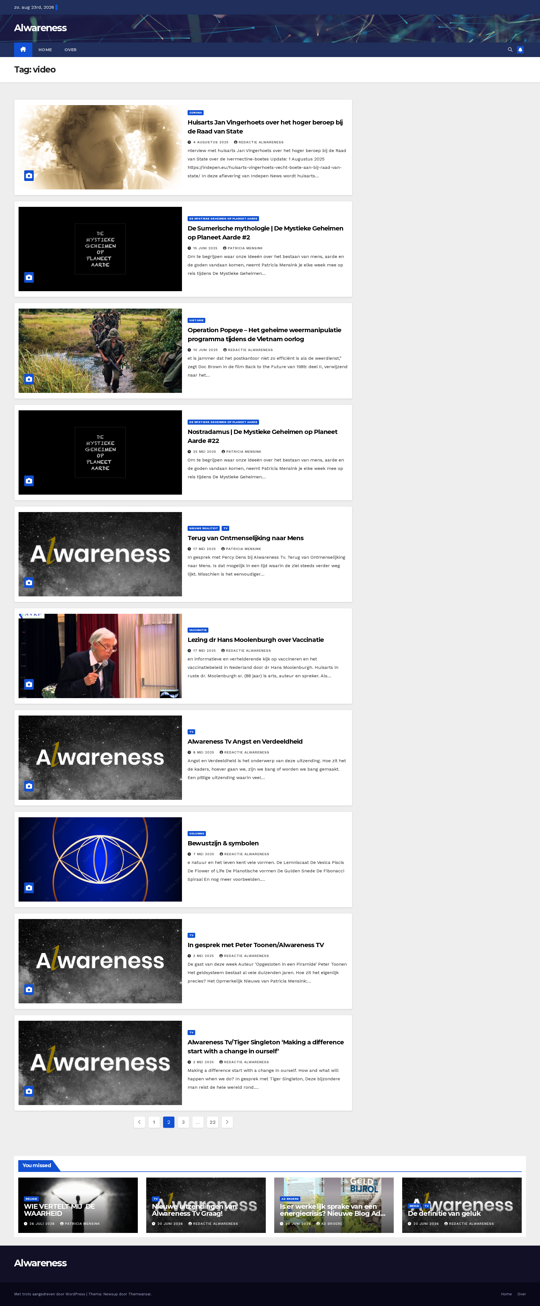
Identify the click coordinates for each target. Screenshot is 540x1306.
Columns (196, 833)
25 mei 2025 (205, 452)
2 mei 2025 (204, 1062)
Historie (196, 320)
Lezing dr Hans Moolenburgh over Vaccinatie (256, 640)
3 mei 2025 (204, 956)
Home (45, 49)
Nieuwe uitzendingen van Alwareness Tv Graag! (194, 1209)
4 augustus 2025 (211, 142)
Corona (195, 112)
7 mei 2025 (204, 854)
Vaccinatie (198, 630)
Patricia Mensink (245, 248)
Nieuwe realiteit (203, 528)
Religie (31, 1198)
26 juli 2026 (43, 1224)
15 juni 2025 (206, 248)
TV (225, 528)
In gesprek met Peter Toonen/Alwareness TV (256, 945)
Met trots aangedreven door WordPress (50, 1294)
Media (414, 1205)
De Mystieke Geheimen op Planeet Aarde (223, 218)
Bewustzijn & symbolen (223, 843)
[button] (510, 49)
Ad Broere (290, 1198)
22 (212, 1122)
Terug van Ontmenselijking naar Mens (246, 538)
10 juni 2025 (206, 350)
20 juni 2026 (171, 1224)
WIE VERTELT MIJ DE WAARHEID (59, 1209)
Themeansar (139, 1294)
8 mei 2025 (204, 752)
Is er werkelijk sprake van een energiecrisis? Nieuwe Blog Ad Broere (330, 1213)
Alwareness (40, 28)
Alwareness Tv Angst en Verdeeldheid (245, 741)
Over (70, 49)
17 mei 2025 (205, 549)
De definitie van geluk (444, 1213)
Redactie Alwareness (261, 142)
